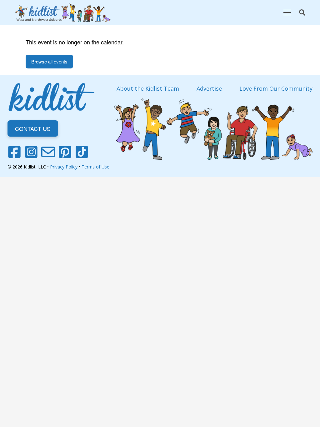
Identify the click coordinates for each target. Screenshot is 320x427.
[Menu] (287, 12)
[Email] (48, 152)
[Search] (302, 12)
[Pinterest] (65, 152)
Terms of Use (95, 167)
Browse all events (49, 61)
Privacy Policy (64, 167)
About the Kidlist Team (148, 88)
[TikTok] (82, 152)
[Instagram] (31, 152)
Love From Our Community (275, 88)
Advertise (209, 88)
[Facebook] (14, 152)
